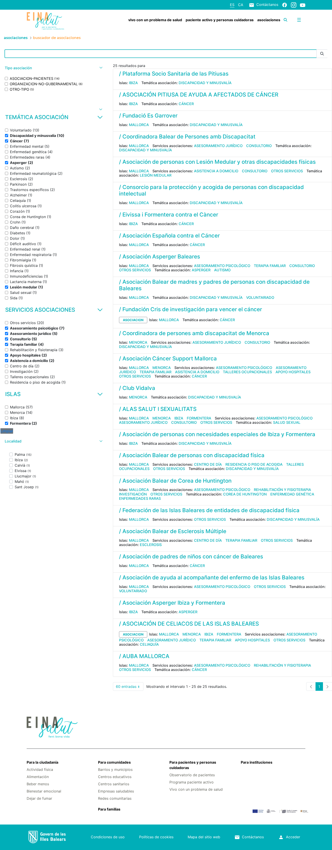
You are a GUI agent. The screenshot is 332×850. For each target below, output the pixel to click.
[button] (53, 68)
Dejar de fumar (39, 798)
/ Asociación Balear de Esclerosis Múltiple (172, 531)
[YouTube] (302, 5)
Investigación (133, 494)
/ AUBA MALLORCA (144, 656)
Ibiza (133, 83)
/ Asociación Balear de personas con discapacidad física (191, 455)
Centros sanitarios (113, 784)
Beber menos (38, 784)
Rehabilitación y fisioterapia (282, 489)
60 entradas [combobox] (129, 687)
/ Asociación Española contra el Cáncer (169, 235)
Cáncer (186, 103)
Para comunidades (114, 762)
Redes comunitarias (114, 798)
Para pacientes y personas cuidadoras (192, 765)
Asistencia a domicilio (216, 171)
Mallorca (139, 124)
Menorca (138, 342)
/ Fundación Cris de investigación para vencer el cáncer (190, 309)
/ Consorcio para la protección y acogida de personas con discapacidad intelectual (211, 190)
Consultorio (259, 145)
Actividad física (40, 769)
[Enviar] (322, 54)
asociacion (133, 320)
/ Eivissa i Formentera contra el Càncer (168, 214)
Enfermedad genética (292, 494)
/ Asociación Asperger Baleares (159, 256)
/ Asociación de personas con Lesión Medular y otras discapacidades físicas (217, 162)
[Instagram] (293, 4)
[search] (285, 20)
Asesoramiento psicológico (222, 265)
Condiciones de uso (108, 837)
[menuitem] (155, 19)
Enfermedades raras (140, 498)
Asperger (201, 270)
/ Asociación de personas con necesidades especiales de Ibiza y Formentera (217, 434)
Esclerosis (151, 544)
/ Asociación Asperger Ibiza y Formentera (172, 602)
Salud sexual (286, 422)
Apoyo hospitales (293, 372)
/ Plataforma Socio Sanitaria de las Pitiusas (174, 73)
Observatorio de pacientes (192, 775)
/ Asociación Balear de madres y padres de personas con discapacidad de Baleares (214, 285)
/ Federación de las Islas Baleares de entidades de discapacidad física (209, 510)
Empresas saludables (116, 791)
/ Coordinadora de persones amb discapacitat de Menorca (194, 333)
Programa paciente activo (191, 782)
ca (240, 4)
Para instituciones (256, 762)
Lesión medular (155, 175)
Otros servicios (287, 171)
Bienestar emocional (44, 791)
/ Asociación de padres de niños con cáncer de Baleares (191, 556)
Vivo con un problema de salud (196, 789)
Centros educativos (114, 776)
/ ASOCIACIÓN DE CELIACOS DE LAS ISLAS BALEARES (189, 623)
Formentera (199, 418)
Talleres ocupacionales (247, 372)
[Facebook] (284, 4)
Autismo (222, 270)
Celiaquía (149, 644)
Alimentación (38, 776)
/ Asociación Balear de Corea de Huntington (175, 480)
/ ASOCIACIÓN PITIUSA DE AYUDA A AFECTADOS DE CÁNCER (198, 94)
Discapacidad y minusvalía (205, 83)
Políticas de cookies (156, 837)
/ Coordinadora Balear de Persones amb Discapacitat (187, 136)
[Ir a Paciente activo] (50, 21)
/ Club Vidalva (137, 388)
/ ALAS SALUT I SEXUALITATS (157, 409)
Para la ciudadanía (42, 762)
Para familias (109, 809)
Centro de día (208, 464)
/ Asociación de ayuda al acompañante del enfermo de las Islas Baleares (211, 577)
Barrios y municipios (115, 769)
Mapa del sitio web (204, 837)
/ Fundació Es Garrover (148, 115)
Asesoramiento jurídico (218, 145)
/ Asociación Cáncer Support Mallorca (168, 358)
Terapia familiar (270, 265)
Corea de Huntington (245, 494)
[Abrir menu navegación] (299, 20)
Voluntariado (260, 297)
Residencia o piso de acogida (254, 464)
